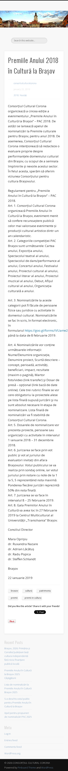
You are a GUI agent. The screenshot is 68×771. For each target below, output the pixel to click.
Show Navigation (55, 32)
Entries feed (10, 740)
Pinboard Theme (27, 767)
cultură (28, 590)
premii (14, 597)
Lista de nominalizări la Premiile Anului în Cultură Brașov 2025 (18, 688)
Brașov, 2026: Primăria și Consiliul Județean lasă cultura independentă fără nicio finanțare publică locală (17, 656)
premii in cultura (33, 597)
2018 (16, 95)
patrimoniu (45, 590)
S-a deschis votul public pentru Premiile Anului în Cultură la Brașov (17, 702)
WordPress (47, 767)
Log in (7, 733)
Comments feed (13, 746)
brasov (14, 590)
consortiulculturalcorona (25, 83)
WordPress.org (12, 753)
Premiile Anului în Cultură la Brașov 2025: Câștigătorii (18, 674)
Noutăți (23, 95)
